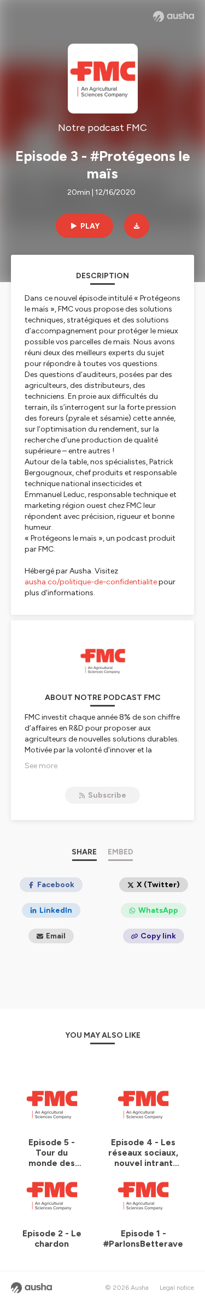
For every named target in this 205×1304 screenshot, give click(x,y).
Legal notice (177, 1287)
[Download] (136, 225)
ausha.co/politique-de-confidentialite (91, 582)
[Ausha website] (173, 16)
